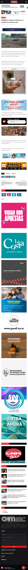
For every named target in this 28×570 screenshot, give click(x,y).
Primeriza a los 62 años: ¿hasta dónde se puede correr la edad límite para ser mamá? (16, 502)
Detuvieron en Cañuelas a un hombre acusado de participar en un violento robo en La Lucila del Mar (15, 480)
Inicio (2, 14)
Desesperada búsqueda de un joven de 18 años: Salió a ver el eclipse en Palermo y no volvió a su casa (16, 475)
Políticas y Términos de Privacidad (7, 553)
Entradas (5, 511)
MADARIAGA (7, 14)
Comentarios (5, 512)
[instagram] (9, 194)
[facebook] (4, 194)
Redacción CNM (5, 24)
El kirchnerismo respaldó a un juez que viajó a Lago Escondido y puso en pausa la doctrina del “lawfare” (16, 470)
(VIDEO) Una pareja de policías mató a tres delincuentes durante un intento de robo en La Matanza (16, 490)
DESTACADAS (8, 173)
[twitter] (14, 194)
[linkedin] (19, 194)
